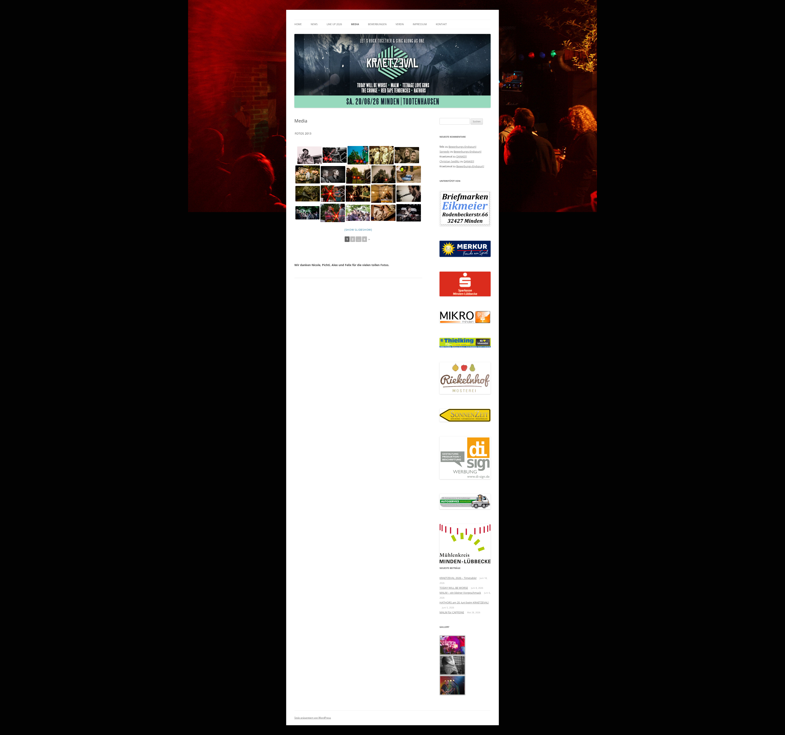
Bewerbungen (377, 24)
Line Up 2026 (334, 24)
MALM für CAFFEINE (452, 612)
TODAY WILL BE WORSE (454, 588)
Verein (400, 24)
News (314, 24)
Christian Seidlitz (450, 161)
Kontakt (441, 24)
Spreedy (445, 151)
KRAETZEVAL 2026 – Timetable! (458, 578)
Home (298, 24)
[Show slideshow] (358, 230)
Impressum (420, 24)
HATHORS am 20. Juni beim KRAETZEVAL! (464, 602)
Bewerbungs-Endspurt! (462, 146)
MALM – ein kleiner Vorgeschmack (460, 593)
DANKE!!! (461, 156)
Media (355, 24)
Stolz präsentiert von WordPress (312, 717)
